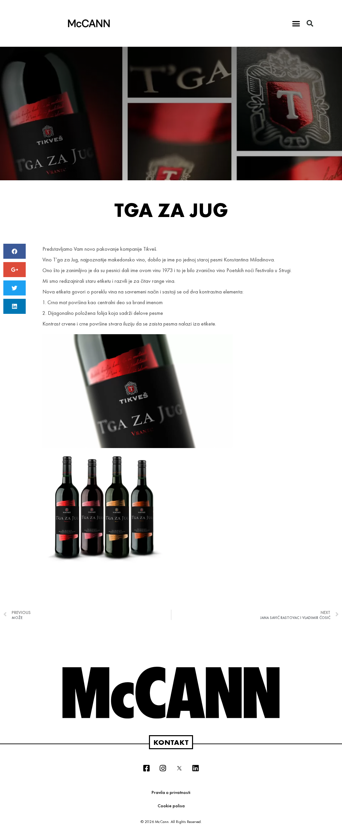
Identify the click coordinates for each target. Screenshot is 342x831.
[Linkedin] (195, 768)
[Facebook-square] (146, 768)
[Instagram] (163, 768)
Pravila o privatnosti (171, 792)
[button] (296, 23)
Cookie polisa (171, 806)
